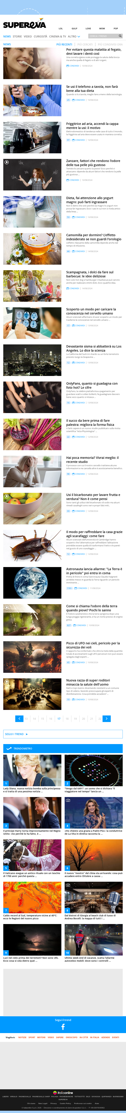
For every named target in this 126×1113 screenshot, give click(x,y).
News (7, 36)
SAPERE (59, 1037)
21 (91, 719)
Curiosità (40, 36)
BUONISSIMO (118, 1096)
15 (42, 719)
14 (34, 719)
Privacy (54, 1103)
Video (28, 36)
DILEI (88, 1096)
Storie (17, 36)
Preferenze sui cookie (83, 1103)
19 (75, 719)
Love (88, 28)
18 (67, 719)
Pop (116, 28)
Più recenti (64, 44)
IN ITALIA (94, 1037)
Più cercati (85, 44)
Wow (102, 28)
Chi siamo (31, 1103)
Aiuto (97, 1103)
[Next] (107, 718)
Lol (61, 28)
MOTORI (41, 1037)
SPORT (32, 1037)
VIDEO (51, 1037)
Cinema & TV (57, 36)
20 (83, 719)
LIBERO (5, 1096)
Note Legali (42, 1103)
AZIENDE (105, 1037)
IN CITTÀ (84, 1037)
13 (26, 719)
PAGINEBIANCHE (66, 1096)
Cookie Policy (65, 1103)
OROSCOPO (71, 1037)
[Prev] (19, 718)
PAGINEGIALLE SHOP (41, 1096)
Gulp (74, 28)
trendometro (23, 748)
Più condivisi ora (110, 44)
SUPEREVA (63, 1099)
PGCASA (54, 1096)
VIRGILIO (13, 1096)
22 (99, 719)
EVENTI (115, 1037)
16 (50, 719)
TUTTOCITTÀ (79, 1096)
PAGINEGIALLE (25, 1096)
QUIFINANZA (107, 1096)
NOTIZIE (22, 1037)
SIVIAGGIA (96, 1096)
